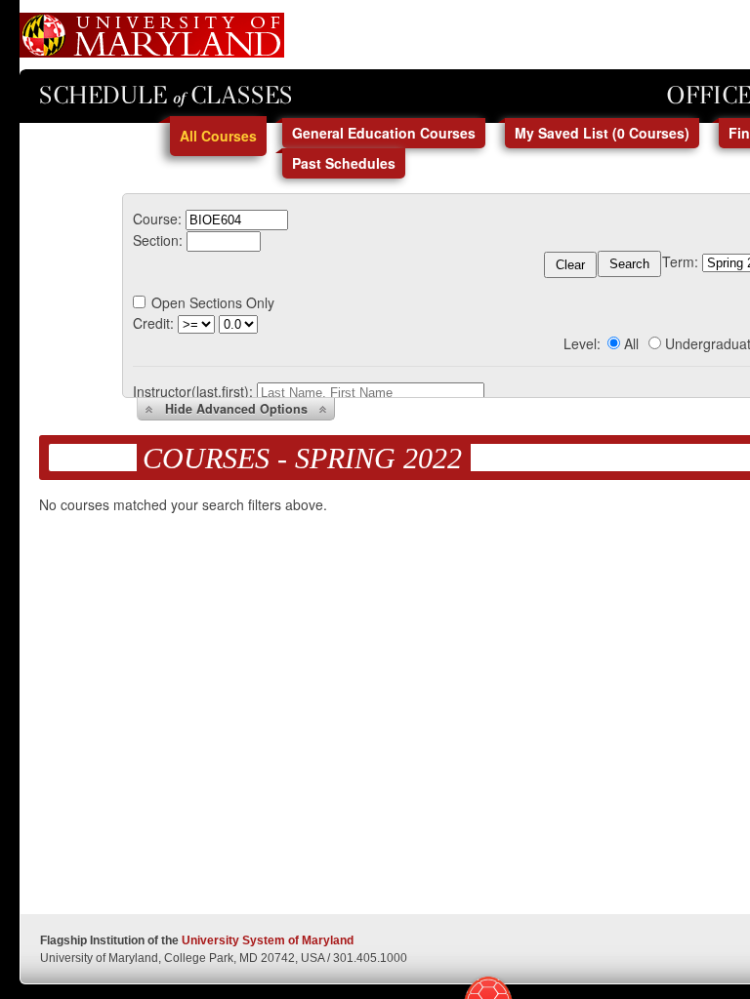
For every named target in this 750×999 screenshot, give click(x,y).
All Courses (218, 135)
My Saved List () (602, 132)
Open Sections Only (212, 302)
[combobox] (237, 218)
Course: (157, 218)
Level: (582, 343)
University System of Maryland (268, 940)
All (631, 343)
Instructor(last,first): (193, 391)
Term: (680, 261)
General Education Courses (384, 132)
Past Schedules (344, 163)
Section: (158, 240)
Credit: (153, 323)
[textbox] (237, 220)
